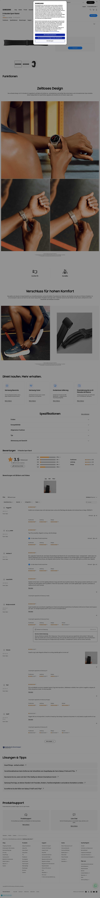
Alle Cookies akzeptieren (50, 34)
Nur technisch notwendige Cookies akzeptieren (50, 37)
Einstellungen (50, 40)
